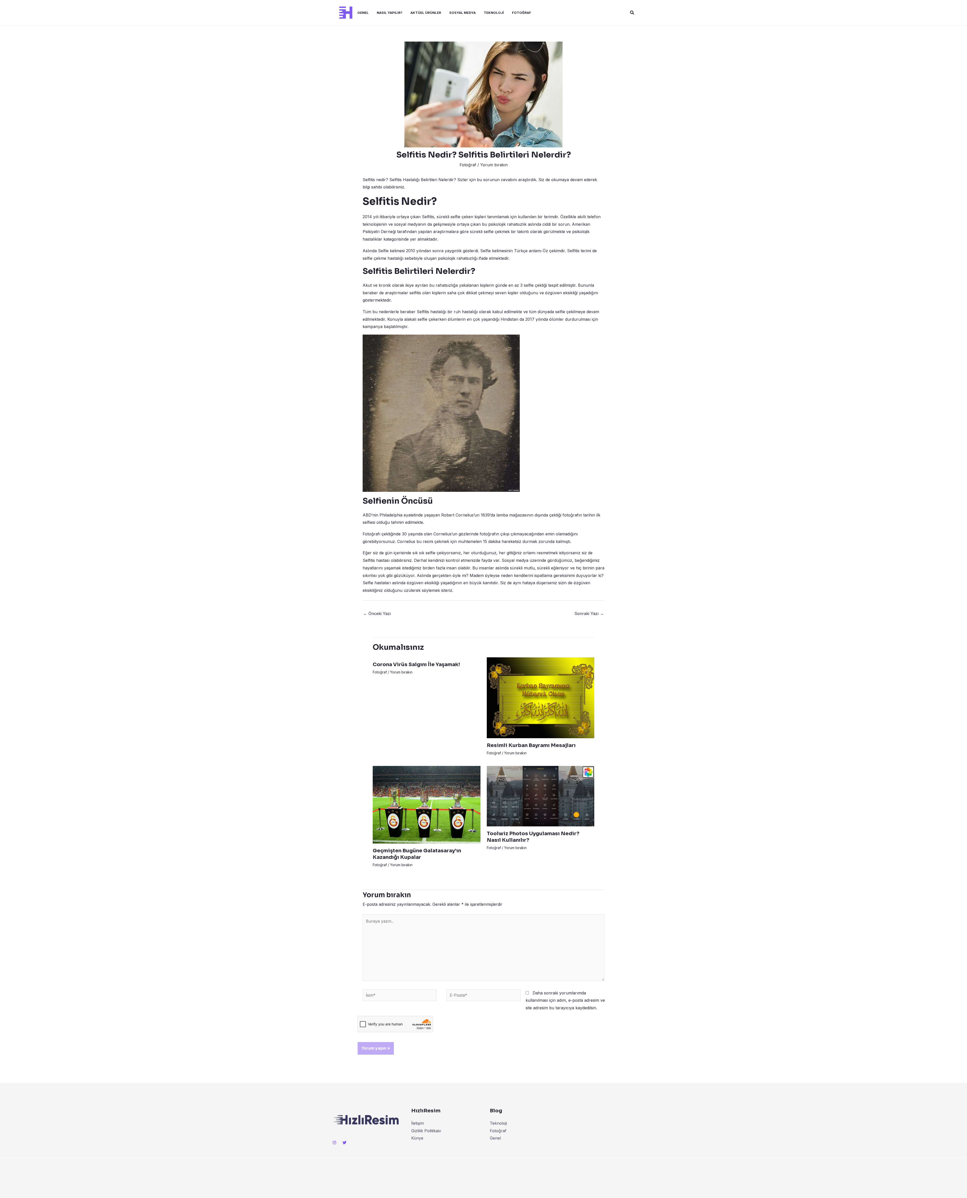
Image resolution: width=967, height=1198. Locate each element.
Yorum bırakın (494, 164)
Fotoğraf (521, 13)
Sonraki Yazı (589, 613)
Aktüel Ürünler (425, 13)
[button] (632, 13)
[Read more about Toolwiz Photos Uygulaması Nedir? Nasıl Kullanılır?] (541, 795)
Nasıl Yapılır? (389, 13)
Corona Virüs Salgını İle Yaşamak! (416, 664)
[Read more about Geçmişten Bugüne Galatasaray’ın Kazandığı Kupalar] (426, 804)
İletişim (417, 1123)
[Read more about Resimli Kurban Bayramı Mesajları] (541, 697)
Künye (417, 1138)
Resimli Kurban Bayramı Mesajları (531, 745)
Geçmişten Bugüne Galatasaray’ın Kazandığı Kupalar (417, 854)
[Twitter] (344, 1143)
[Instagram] (334, 1143)
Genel (363, 13)
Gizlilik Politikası (426, 1130)
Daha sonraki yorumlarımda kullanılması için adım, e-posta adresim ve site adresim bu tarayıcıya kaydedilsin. (565, 1000)
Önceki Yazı (377, 613)
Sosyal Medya (462, 13)
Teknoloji (494, 13)
